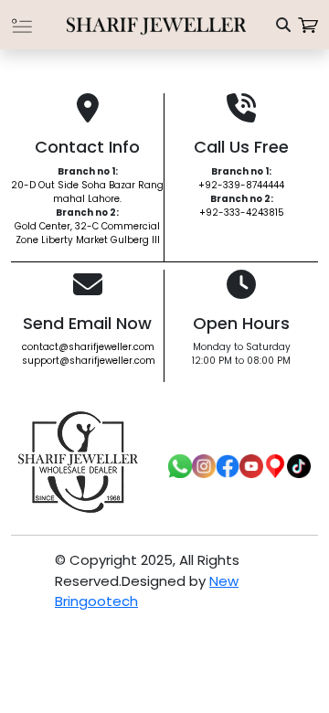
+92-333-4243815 (241, 212)
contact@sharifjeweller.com (88, 347)
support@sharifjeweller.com (88, 360)
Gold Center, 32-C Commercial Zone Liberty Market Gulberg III (87, 233)
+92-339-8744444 (241, 185)
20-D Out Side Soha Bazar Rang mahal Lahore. (87, 192)
